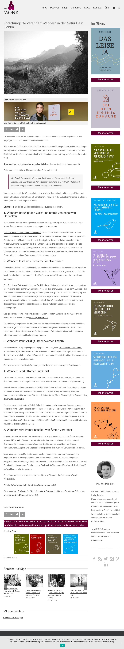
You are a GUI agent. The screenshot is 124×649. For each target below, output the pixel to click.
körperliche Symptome (47, 226)
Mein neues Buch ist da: (15, 100)
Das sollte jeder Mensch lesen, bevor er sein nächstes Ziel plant (34, 592)
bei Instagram (38, 123)
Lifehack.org (9, 207)
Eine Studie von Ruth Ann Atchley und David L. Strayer (27, 285)
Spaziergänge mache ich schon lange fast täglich (25, 164)
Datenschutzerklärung (105, 642)
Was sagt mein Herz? (38, 318)
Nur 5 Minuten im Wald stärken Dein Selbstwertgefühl (37, 491)
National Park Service (16, 507)
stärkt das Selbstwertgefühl (57, 420)
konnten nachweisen (53, 405)
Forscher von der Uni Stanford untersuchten (22, 233)
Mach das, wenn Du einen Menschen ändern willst (78, 592)
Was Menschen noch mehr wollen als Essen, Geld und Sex (12, 591)
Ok (63, 645)
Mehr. (102, 521)
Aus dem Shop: (10, 531)
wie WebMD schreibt (12, 440)
